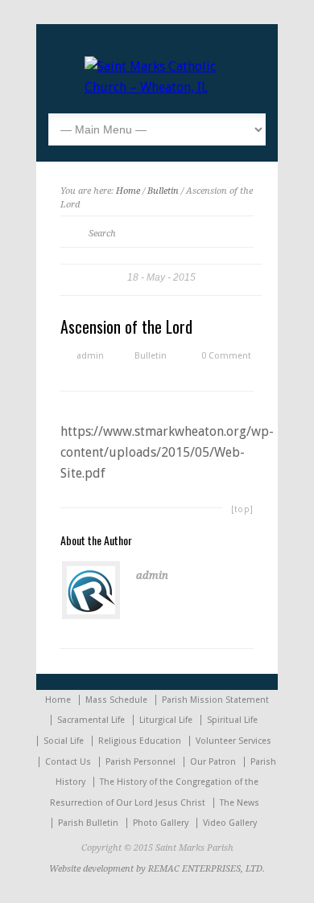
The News (239, 803)
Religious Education (139, 741)
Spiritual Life (232, 720)
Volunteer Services (233, 741)
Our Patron (213, 762)
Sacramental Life (91, 720)
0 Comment (226, 356)
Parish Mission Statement (215, 700)
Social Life (63, 741)
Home (128, 191)
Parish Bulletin (88, 823)
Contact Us (68, 762)
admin (90, 356)
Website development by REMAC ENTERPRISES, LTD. (157, 869)
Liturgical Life (165, 720)
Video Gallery (230, 823)
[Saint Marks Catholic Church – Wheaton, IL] (157, 87)
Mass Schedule (116, 700)
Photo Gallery (160, 823)
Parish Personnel (140, 762)
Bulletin (163, 191)
